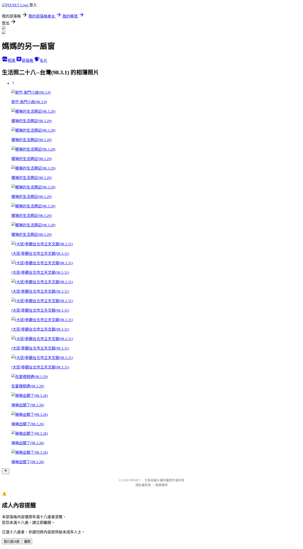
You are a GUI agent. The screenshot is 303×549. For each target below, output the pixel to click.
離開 (27, 541)
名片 (43, 60)
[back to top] (5, 471)
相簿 (12, 60)
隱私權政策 (143, 485)
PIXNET (134, 480)
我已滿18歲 (11, 541)
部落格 (28, 60)
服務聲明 (161, 485)
